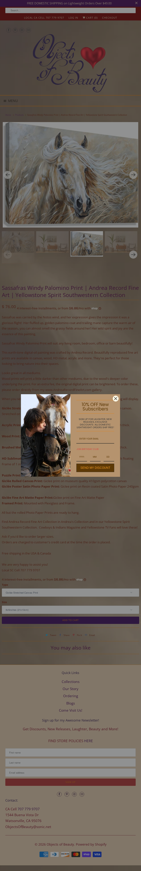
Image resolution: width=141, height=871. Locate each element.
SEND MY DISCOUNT (95, 467)
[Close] (115, 398)
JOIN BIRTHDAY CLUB (87, 449)
